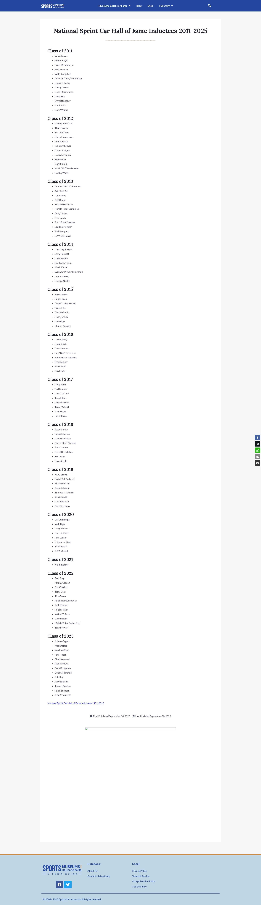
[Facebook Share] (257, 437)
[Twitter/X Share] (257, 444)
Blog (139, 5)
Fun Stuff (164, 5)
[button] (209, 6)
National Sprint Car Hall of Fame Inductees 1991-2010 (75, 703)
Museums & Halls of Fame (112, 5)
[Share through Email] (257, 456)
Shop (150, 5)
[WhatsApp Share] (257, 450)
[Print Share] (257, 463)
